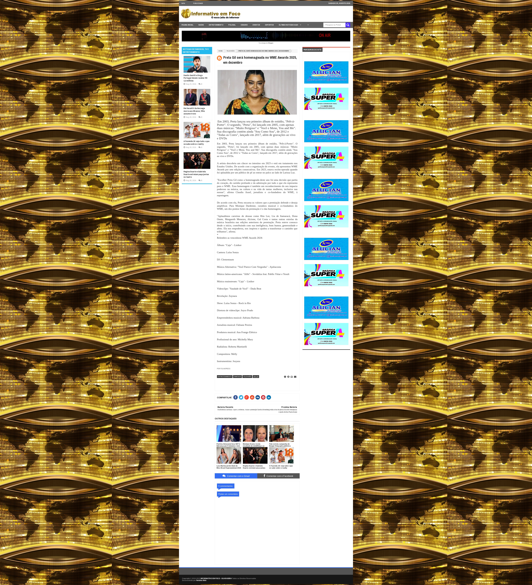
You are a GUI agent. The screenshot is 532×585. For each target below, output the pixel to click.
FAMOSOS (237, 376)
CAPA (183, 3)
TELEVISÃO (231, 51)
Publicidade (198, 3)
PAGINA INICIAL (187, 25)
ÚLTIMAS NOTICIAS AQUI (288, 25)
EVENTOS (256, 25)
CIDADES (244, 25)
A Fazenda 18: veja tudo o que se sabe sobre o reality (196, 142)
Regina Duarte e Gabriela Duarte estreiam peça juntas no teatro (196, 174)
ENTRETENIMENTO (216, 25)
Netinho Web (201, 580)
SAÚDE (201, 25)
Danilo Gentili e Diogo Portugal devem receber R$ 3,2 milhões (195, 78)
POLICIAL (232, 25)
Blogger (270, 43)
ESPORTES (269, 25)
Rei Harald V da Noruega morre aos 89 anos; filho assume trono (194, 111)
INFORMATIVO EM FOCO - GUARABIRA (216, 578)
